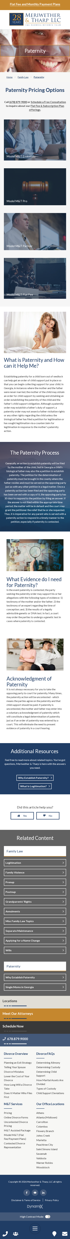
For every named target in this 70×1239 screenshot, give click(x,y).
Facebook (26, 1192)
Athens (40, 1112)
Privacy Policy (52, 1200)
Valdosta (41, 1158)
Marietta (41, 1140)
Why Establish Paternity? (33, 777)
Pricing (8, 1112)
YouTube (35, 1192)
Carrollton (42, 1121)
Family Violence (15, 872)
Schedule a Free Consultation (48, 101)
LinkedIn (43, 1192)
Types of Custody (46, 1088)
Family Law (15, 851)
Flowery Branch (45, 1130)
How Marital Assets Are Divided (49, 1082)
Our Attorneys (15, 1233)
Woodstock (43, 1167)
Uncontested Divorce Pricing (16, 1123)
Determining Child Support (46, 1073)
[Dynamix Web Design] (35, 1207)
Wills (9, 950)
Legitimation (13, 862)
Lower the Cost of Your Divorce (16, 1078)
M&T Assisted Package (17, 1130)
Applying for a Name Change (23, 940)
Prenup (10, 882)
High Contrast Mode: (32, 1216)
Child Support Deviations (50, 1093)
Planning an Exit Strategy (18, 1062)
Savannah (41, 1153)
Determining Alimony (48, 1062)
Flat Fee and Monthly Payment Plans (35, 4)
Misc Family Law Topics (20, 921)
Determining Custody (48, 1067)
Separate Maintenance (19, 930)
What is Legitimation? (33, 786)
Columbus (42, 1126)
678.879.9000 (17, 1039)
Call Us (5, 1233)
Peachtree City (44, 1144)
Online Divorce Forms (16, 1117)
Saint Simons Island (46, 1149)
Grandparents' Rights (19, 901)
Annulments (13, 911)
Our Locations (54, 1233)
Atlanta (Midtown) (46, 1117)
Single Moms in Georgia (20, 987)
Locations (10, 1001)
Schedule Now (64, 1233)
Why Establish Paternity (20, 977)
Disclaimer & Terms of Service (25, 1200)
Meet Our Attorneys (18, 1013)
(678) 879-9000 (18, 101)
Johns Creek (43, 1135)
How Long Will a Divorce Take (18, 1086)
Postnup (11, 891)
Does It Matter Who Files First (18, 1094)
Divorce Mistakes (14, 1071)
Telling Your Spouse (15, 1067)
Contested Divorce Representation (14, 1145)
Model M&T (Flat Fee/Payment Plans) (15, 1136)
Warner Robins (44, 1162)
